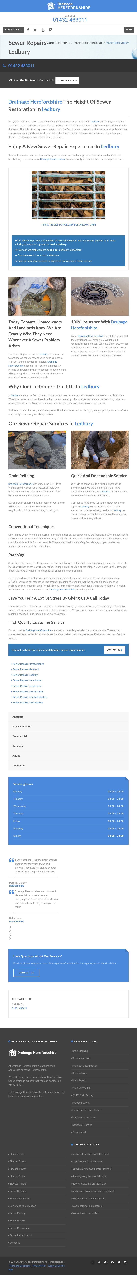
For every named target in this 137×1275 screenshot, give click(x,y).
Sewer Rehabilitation (21, 1235)
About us (17, 716)
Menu (129, 29)
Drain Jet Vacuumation (84, 1065)
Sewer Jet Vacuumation (23, 1205)
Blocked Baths (17, 1154)
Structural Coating (82, 1124)
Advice (16, 755)
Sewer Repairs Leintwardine (28, 702)
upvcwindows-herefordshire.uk (89, 1183)
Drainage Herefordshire (37, 1053)
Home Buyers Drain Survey (86, 1110)
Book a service (13, 30)
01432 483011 (21, 65)
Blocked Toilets (18, 1183)
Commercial (19, 736)
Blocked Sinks (17, 1176)
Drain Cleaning (80, 1050)
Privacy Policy (39, 1266)
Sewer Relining (18, 1213)
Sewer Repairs (17, 1220)
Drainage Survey (81, 1102)
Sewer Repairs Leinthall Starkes (30, 697)
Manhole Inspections (83, 1117)
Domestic (18, 746)
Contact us (18, 765)
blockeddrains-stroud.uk (85, 1213)
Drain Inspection (81, 1058)
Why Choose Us (21, 726)
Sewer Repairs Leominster (27, 680)
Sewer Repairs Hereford (26, 669)
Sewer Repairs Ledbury (25, 674)
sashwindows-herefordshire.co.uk (91, 1154)
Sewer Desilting (18, 1191)
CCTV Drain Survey (82, 1095)
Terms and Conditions (19, 1266)
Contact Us (114, 650)
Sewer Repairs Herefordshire (28, 663)
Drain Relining (79, 1073)
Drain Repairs (79, 1080)
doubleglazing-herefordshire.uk (89, 1176)
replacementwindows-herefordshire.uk (93, 1191)
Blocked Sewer (18, 1168)
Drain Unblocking (81, 1087)
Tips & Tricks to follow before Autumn (68, 224)
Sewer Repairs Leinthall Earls (28, 691)
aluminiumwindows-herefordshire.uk (92, 1168)
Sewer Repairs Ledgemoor (27, 686)
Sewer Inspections (20, 1198)
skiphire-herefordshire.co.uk (87, 1161)
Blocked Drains (18, 1161)
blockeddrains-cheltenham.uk (88, 1198)
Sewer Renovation (20, 1228)
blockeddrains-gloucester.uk (87, 1205)
